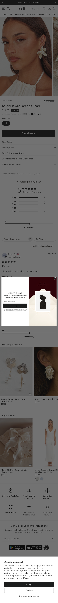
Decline (29, 590)
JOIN (15, 306)
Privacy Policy (22, 578)
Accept (29, 584)
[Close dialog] (55, 278)
